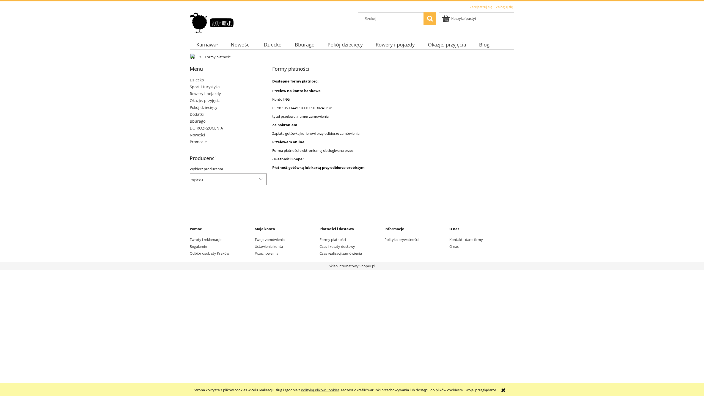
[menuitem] (207, 45)
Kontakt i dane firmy (466, 239)
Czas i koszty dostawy (337, 246)
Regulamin (198, 246)
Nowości (197, 135)
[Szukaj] (430, 18)
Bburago (197, 121)
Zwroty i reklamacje (205, 239)
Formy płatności (333, 239)
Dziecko (197, 79)
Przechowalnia (266, 253)
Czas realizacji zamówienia (341, 253)
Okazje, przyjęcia (205, 100)
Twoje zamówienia (270, 239)
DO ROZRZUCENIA (206, 128)
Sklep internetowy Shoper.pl (352, 265)
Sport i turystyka (205, 86)
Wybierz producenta (206, 169)
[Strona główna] (212, 22)
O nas (454, 246)
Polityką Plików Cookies (320, 389)
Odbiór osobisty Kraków (209, 253)
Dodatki (197, 114)
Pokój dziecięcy (203, 107)
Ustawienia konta (269, 246)
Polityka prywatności (401, 239)
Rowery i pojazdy (205, 93)
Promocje (198, 141)
